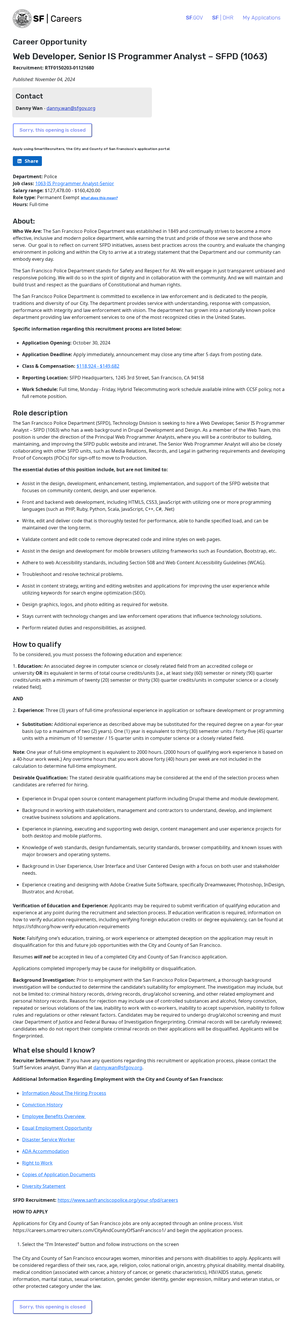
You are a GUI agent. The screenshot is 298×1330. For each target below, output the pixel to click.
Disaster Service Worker (48, 1139)
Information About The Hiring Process (64, 1093)
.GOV (194, 18)
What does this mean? (99, 198)
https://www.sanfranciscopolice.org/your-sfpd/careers (118, 1200)
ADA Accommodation (45, 1151)
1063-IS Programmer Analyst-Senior (74, 183)
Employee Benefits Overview (54, 1116)
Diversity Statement (43, 1186)
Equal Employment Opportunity (57, 1128)
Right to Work (37, 1163)
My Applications (262, 18)
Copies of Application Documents (58, 1174)
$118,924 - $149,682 (98, 366)
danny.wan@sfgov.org (71, 108)
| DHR (222, 18)
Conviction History (42, 1105)
